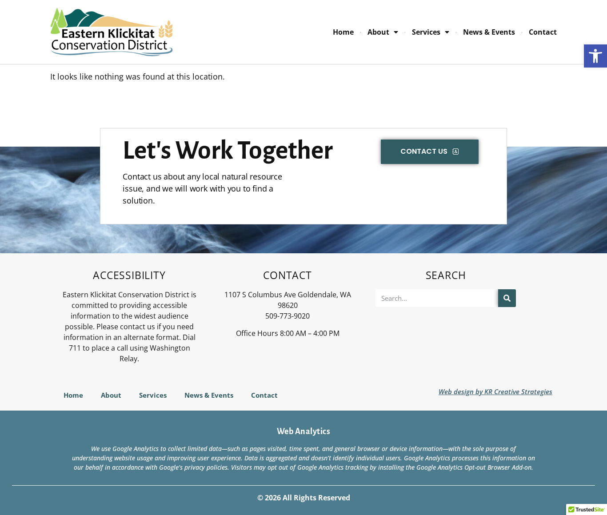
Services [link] (426, 32)
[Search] (507, 298)
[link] (595, 56)
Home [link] (343, 32)
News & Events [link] (489, 32)
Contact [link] (543, 32)
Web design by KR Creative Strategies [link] (495, 391)
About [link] (378, 32)
